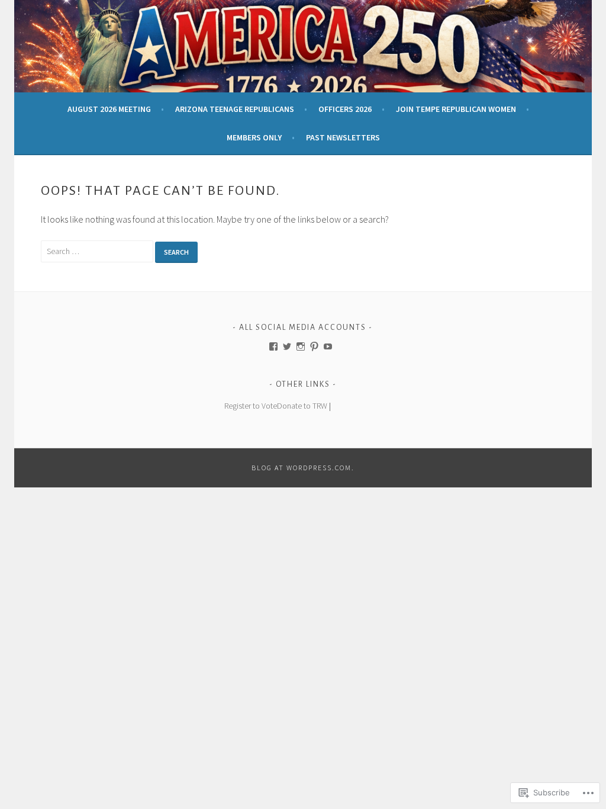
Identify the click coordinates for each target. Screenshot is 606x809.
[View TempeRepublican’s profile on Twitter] (287, 346)
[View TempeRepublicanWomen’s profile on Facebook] (273, 346)
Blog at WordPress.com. (303, 467)
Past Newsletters (343, 137)
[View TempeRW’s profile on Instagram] (300, 346)
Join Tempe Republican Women (456, 109)
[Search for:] (98, 250)
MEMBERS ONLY (254, 137)
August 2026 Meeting (109, 109)
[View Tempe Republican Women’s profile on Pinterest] (314, 346)
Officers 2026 (345, 109)
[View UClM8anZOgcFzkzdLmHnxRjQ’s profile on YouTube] (328, 346)
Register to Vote (250, 405)
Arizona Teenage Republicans (234, 109)
